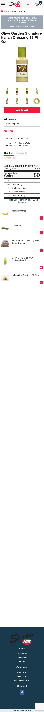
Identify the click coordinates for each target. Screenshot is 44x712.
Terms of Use (22, 676)
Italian (22, 11)
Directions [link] (10, 158)
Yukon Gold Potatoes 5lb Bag (25, 275)
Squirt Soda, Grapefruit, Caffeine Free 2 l (23, 259)
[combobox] (22, 123)
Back (6, 11)
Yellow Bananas (19, 211)
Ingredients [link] (21, 153)
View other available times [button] (22, 26)
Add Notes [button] (8, 131)
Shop (13, 11)
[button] (7, 91)
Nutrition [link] (8, 153)
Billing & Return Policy (22, 680)
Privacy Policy (22, 672)
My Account (22, 654)
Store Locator (22, 658)
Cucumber (16, 226)
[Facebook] (22, 692)
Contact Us (22, 662)
